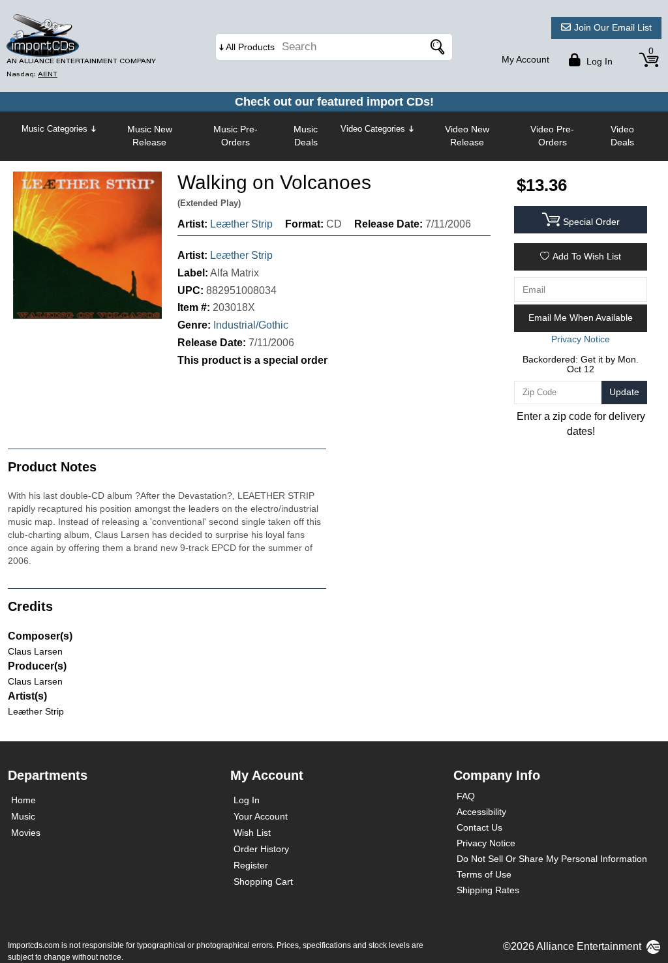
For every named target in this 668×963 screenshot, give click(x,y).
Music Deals (306, 135)
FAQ (466, 796)
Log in (598, 61)
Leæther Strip (241, 224)
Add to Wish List (587, 256)
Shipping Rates (488, 890)
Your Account (261, 816)
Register (251, 865)
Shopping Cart (263, 881)
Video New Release (467, 135)
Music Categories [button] (54, 129)
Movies (25, 832)
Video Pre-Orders (552, 135)
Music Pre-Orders (235, 135)
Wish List (252, 832)
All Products (250, 47)
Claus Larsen (35, 651)
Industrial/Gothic (250, 325)
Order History (261, 849)
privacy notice (580, 339)
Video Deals (622, 135)
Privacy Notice (486, 843)
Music (23, 816)
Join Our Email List (613, 27)
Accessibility (481, 812)
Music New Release (149, 135)
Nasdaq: (32, 74)
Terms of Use (484, 874)
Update (624, 392)
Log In (247, 800)
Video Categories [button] (373, 129)
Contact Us (479, 827)
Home (23, 800)
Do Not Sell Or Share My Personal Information (552, 858)
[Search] (435, 47)
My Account (525, 59)
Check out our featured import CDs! (334, 101)
